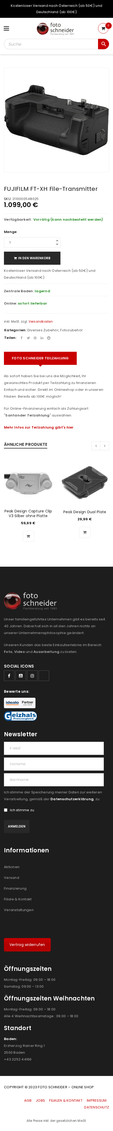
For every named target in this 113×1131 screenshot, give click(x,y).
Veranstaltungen (19, 909)
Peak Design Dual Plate (84, 512)
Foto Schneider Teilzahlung (40, 358)
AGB (28, 1100)
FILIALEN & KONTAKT (66, 1100)
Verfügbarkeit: (18, 219)
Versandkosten (41, 322)
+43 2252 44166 (18, 1059)
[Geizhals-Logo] (20, 716)
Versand (11, 877)
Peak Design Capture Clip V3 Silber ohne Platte (28, 513)
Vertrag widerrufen (27, 944)
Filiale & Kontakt (18, 899)
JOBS (40, 1100)
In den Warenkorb (34, 258)
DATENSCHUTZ (96, 1107)
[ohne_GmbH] (32, 601)
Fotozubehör (71, 330)
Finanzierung (15, 888)
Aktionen (11, 866)
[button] (28, 536)
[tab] (40, 358)
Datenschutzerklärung (72, 799)
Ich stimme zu (22, 810)
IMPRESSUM (96, 1100)
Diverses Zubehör (43, 330)
